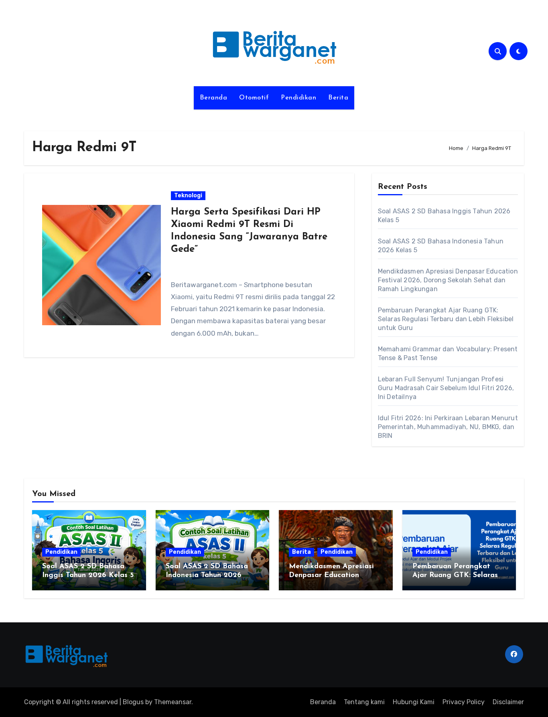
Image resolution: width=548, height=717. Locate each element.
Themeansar (172, 702)
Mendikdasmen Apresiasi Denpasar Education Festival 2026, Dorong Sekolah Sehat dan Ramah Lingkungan (448, 280)
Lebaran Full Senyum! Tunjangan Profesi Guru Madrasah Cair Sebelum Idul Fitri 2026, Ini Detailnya (446, 388)
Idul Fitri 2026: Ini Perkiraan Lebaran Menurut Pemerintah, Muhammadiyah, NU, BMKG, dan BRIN (448, 427)
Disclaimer (508, 702)
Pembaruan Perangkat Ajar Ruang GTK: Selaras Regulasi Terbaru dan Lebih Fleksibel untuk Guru (446, 319)
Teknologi (188, 195)
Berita (338, 98)
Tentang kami (364, 702)
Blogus (133, 702)
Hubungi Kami (413, 702)
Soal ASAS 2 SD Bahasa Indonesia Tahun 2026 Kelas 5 (207, 575)
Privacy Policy (463, 702)
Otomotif (254, 98)
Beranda (213, 98)
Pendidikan (298, 98)
